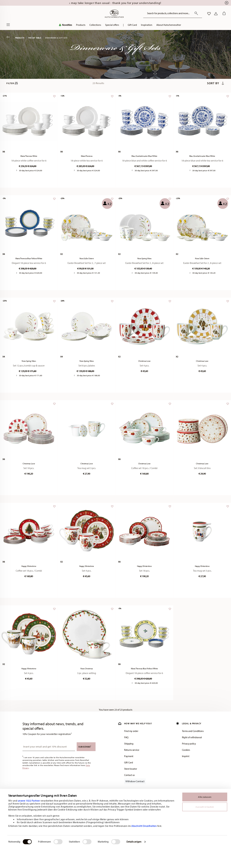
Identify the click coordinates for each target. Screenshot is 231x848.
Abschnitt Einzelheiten (144, 825)
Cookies (186, 749)
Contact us (129, 775)
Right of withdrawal (192, 737)
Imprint (185, 756)
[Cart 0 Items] (223, 13)
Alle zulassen (204, 797)
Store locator (130, 768)
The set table (34, 38)
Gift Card (128, 762)
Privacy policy (189, 743)
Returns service (131, 749)
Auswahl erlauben (204, 806)
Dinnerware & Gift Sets (56, 38)
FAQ (126, 737)
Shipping (128, 743)
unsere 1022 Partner (29, 800)
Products (20, 38)
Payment (128, 756)
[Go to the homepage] (114, 14)
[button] (81, 26)
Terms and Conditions (193, 731)
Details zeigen (133, 841)
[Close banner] (226, 3)
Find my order (131, 731)
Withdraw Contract (134, 781)
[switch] (58, 841)
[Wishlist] (54, 98)
